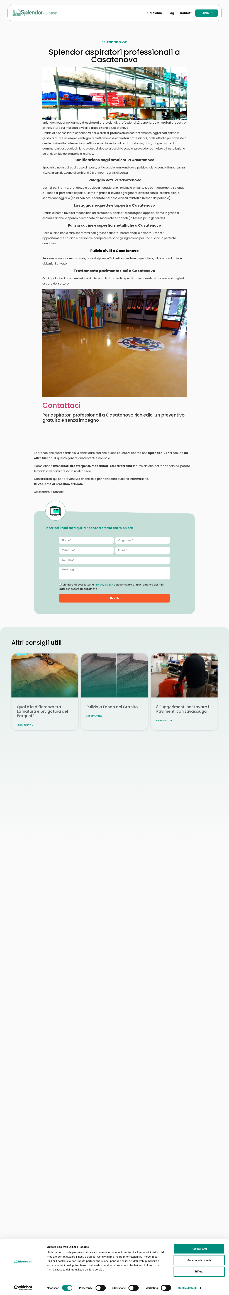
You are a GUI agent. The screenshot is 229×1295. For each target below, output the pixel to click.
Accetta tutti (199, 1248)
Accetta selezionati (199, 1260)
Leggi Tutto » (25, 725)
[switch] (101, 1288)
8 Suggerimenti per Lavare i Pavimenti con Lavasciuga (182, 709)
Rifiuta (199, 1271)
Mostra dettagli (187, 1287)
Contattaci (61, 405)
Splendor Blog (115, 42)
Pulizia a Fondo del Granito (112, 706)
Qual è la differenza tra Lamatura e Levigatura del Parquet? (42, 711)
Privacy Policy (104, 584)
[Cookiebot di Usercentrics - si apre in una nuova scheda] (23, 1288)
